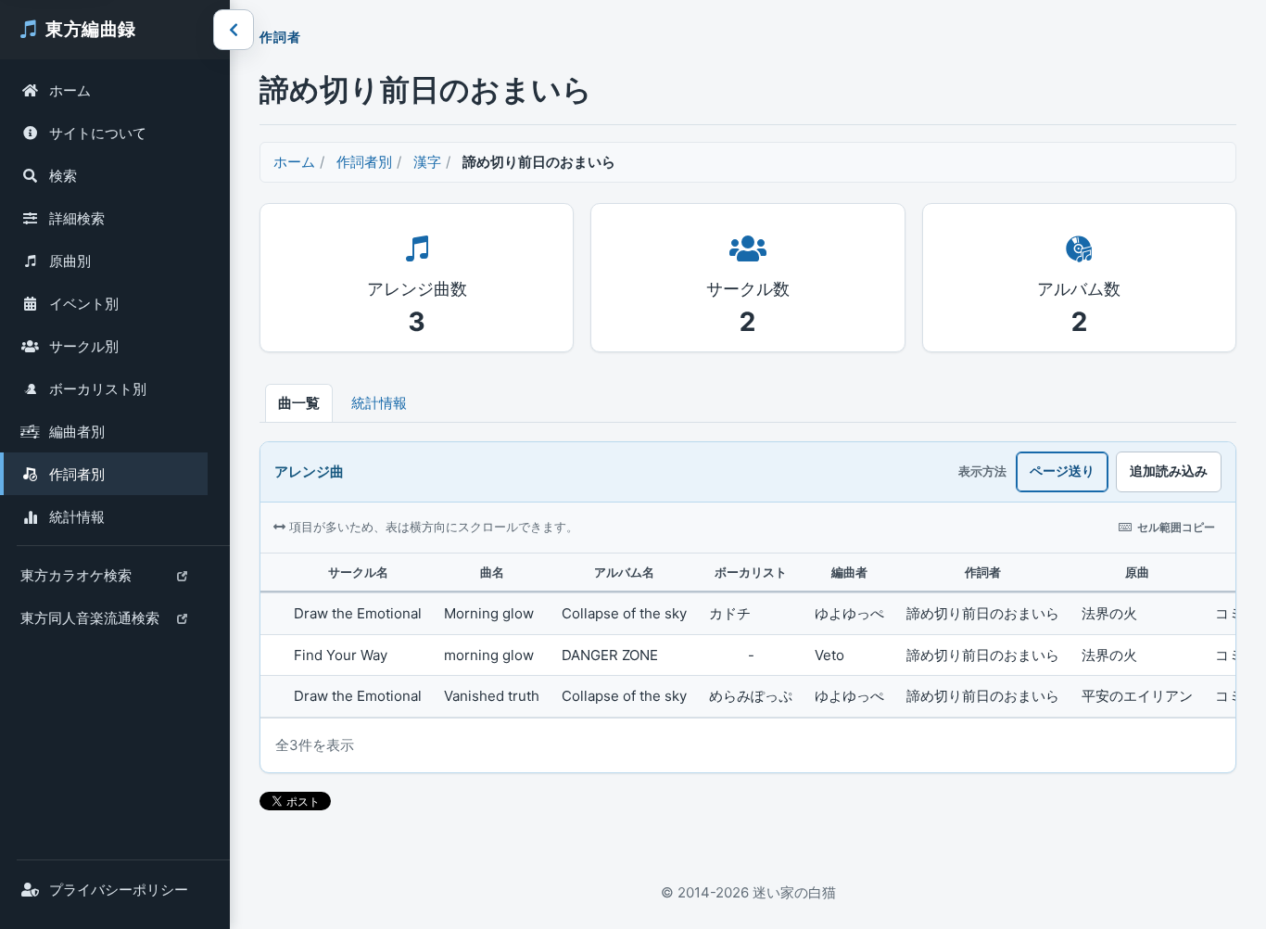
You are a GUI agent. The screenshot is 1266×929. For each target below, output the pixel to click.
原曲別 (70, 261)
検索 (63, 176)
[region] (747, 636)
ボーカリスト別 (97, 389)
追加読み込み (1169, 470)
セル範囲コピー (1176, 527)
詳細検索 (77, 218)
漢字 (427, 162)
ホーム (70, 90)
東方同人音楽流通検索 (89, 624)
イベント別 (84, 303)
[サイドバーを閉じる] (233, 29)
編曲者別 (77, 431)
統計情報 (77, 517)
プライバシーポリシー (118, 889)
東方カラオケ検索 (75, 581)
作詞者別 (77, 474)
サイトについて (97, 133)
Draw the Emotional (358, 613)
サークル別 (84, 346)
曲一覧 (299, 403)
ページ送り (1062, 470)
